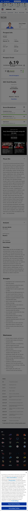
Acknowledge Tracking (14, 508)
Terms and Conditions (12, 477)
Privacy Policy (12, 480)
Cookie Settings (15, 500)
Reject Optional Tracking (14, 504)
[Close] (26, 472)
